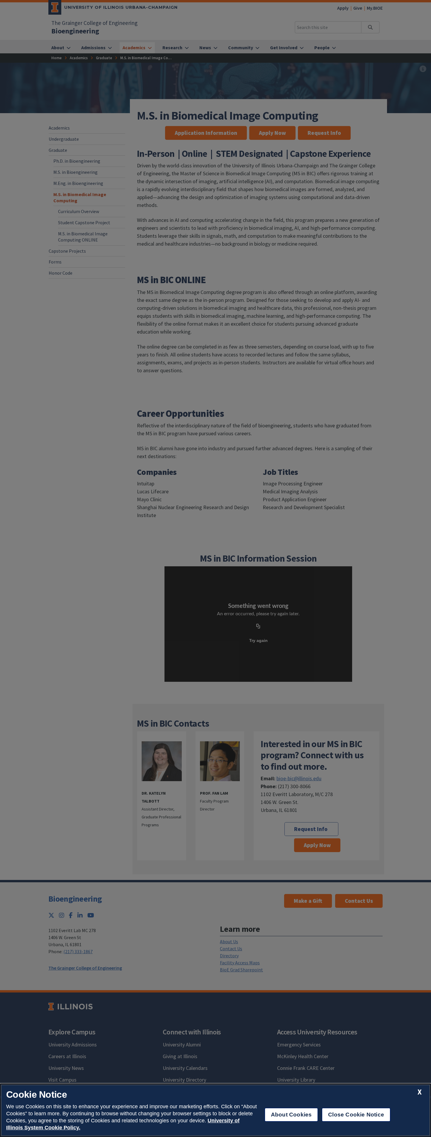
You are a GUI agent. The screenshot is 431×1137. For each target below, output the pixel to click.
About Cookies (291, 1114)
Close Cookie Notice (356, 1114)
